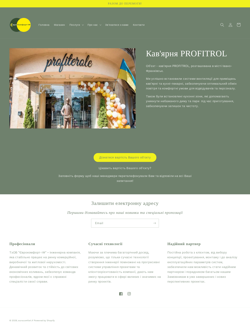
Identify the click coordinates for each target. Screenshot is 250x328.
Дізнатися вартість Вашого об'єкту (125, 157)
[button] (76, 25)
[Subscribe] (154, 223)
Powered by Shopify (44, 320)
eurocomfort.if (25, 320)
